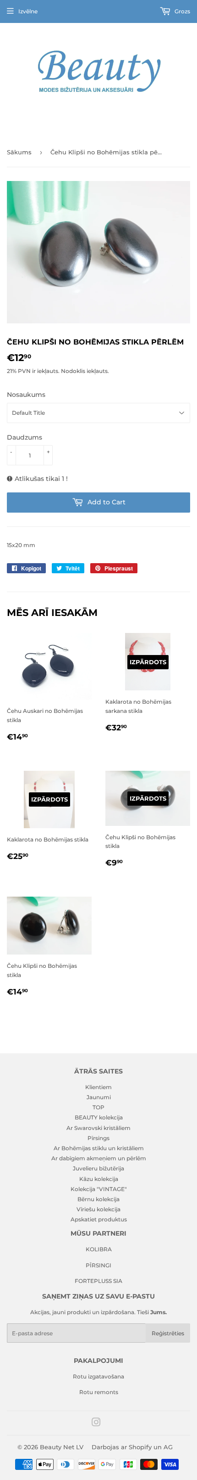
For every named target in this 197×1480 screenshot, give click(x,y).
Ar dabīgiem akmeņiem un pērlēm (98, 1158)
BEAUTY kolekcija (99, 1117)
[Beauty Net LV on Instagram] (96, 1423)
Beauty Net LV (61, 1447)
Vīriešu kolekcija (98, 1209)
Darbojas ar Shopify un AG (132, 1447)
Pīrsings (98, 1138)
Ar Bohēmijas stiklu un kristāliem (99, 1148)
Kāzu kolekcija (98, 1178)
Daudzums (24, 437)
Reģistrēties (168, 1333)
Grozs (181, 11)
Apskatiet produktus (99, 1219)
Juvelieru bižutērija (98, 1168)
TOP (98, 1107)
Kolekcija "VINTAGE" (99, 1189)
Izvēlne (28, 11)
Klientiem (98, 1087)
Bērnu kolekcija (98, 1199)
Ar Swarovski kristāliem (98, 1127)
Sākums (19, 152)
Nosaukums (26, 394)
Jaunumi (99, 1097)
